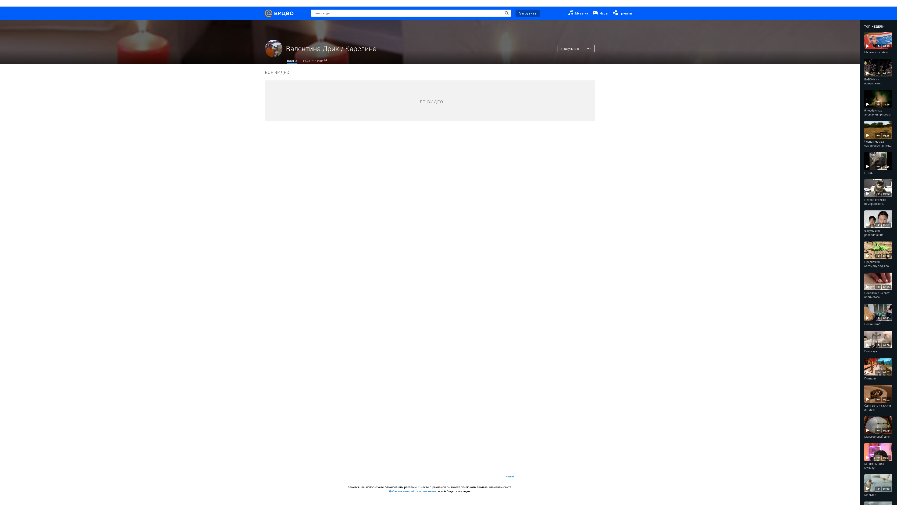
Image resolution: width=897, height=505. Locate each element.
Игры (603, 13)
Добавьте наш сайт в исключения (412, 491)
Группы (625, 13)
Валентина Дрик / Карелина (331, 48)
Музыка (581, 13)
